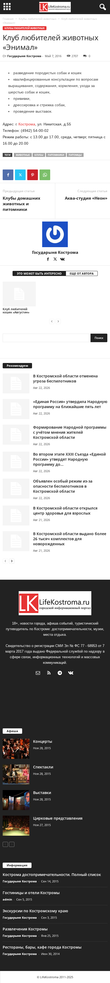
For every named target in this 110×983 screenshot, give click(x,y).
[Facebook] (8, 174)
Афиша (12, 731)
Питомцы (75, 155)
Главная (8, 19)
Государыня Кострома (24, 56)
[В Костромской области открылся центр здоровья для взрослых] (16, 516)
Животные (23, 155)
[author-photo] (55, 234)
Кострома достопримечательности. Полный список (52, 874)
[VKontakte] (62, 260)
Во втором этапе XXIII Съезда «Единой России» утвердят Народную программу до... (69, 459)
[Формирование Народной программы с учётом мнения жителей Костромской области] (16, 435)
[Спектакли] (16, 774)
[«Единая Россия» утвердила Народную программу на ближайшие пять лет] (16, 409)
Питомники (56, 155)
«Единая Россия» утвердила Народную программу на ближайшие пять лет (70, 404)
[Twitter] (20, 174)
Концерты (42, 741)
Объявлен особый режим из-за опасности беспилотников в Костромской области (62, 486)
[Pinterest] (32, 174)
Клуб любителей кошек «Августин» (16, 310)
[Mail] (39, 674)
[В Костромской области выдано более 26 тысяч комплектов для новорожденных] (16, 541)
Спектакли (43, 766)
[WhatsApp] (45, 174)
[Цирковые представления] (16, 826)
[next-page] (11, 561)
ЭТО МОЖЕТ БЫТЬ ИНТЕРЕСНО (39, 273)
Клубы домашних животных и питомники (21, 203)
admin (7, 899)
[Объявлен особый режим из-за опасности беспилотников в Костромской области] (16, 489)
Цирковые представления (57, 818)
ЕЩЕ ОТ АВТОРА (82, 273)
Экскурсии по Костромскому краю (35, 910)
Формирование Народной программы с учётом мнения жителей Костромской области (69, 432)
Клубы (38, 155)
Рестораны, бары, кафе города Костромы (42, 947)
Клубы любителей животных (37, 19)
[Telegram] (61, 674)
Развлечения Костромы (25, 928)
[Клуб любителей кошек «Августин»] (19, 294)
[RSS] (50, 674)
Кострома (26, 124)
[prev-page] (51, 321)
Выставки (42, 792)
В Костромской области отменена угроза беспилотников (65, 378)
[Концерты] (16, 749)
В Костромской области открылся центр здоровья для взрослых (65, 511)
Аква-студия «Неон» (86, 198)
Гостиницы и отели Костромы (31, 892)
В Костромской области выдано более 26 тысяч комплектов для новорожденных (69, 538)
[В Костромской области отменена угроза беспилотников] (16, 383)
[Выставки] (16, 800)
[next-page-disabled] (58, 321)
